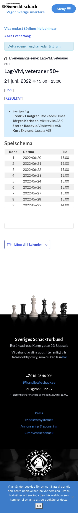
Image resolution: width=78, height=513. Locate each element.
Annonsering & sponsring (39, 426)
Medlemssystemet (39, 420)
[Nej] (72, 497)
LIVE (9, 90)
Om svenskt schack (39, 433)
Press (39, 413)
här (64, 357)
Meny (61, 9)
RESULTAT (13, 98)
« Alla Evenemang (17, 36)
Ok (39, 506)
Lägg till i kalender (28, 244)
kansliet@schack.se (40, 382)
